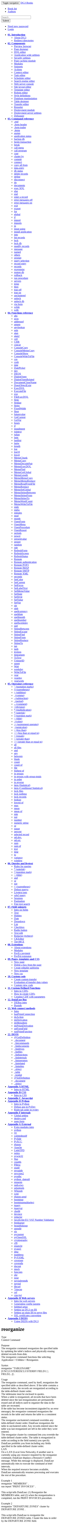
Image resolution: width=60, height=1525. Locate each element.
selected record (21, 834)
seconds (18, 576)
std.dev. (18, 837)
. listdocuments (21, 1046)
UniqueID (19, 660)
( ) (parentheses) (22, 886)
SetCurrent (19, 582)
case (16, 153)
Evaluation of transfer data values (31, 982)
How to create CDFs (24, 993)
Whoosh (18, 1191)
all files (17, 747)
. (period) (18, 701)
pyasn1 (17, 1248)
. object (17, 1069)
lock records (20, 796)
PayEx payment (22, 953)
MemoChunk (21, 457)
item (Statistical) (22, 785)
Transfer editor (21, 104)
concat (17, 344)
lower (17, 454)
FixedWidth (20, 408)
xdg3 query (20, 895)
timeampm (19, 654)
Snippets (18, 66)
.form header (20, 124)
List (16, 924)
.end (16, 121)
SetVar (17, 602)
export (17, 208)
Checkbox (19, 927)
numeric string (21, 823)
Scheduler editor (22, 78)
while (17, 307)
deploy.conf (20, 1118)
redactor (18, 1217)
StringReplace (21, 640)
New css (18, 973)
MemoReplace (21, 486)
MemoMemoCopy (23, 478)
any (16, 753)
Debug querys (21, 889)
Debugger (19, 115)
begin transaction (22, 142)
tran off (17, 289)
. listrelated (19, 1063)
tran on (17, 292)
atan (16, 333)
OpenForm (19, 521)
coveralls (18, 1263)
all (15, 744)
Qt (15, 1133)
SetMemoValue (22, 591)
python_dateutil (22, 1179)
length (17, 446)
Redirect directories (24, 40)
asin (16, 330)
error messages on (23, 202)
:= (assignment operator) (26, 724)
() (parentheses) (22, 689)
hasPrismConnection (24, 1014)
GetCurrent (19, 417)
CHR (17, 341)
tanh (16, 649)
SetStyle (18, 596)
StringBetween (21, 628)
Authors (12, 11)
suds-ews (18, 1185)
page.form (19, 1121)
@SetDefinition (22, 1077)
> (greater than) (22, 738)
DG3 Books (27, 2)
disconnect (19, 179)
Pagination (19, 901)
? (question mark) (23, 715)
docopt (17, 1266)
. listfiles (18, 1051)
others (17, 255)
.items (17, 130)
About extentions (22, 947)
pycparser (19, 1234)
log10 (17, 452)
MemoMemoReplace (24, 481)
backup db (19, 139)
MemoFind (19, 469)
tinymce (18, 1214)
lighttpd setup (21, 1306)
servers (17, 281)
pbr (15, 1275)
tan (15, 646)
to (15, 854)
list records (19, 237)
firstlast (17, 402)
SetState (18, 594)
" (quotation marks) (24, 686)
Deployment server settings (27, 113)
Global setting (21, 1115)
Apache (18, 1147)
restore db (19, 272)
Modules (18, 63)
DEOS (17, 373)
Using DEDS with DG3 (26, 1321)
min (16, 814)
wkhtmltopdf (20, 1135)
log (15, 449)
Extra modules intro (24, 1127)
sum (16, 843)
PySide (17, 1138)
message (18, 249)
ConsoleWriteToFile (24, 356)
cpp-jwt (18, 1295)
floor (16, 411)
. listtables (19, 1066)
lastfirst (17, 440)
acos (16, 318)
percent (17, 831)
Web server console (24, 84)
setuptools (19, 1188)
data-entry (19, 168)
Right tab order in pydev (26, 1109)
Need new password (18, 26)
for (15, 211)
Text (16, 912)
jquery (17, 1205)
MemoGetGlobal (22, 472)
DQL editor (20, 52)
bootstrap (18, 1199)
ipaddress (19, 1254)
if (15, 217)
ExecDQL (19, 388)
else (16, 191)
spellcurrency (21, 611)
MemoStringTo (21, 498)
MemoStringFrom (23, 495)
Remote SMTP (21, 570)
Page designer (21, 49)
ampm (17, 324)
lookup (17, 799)
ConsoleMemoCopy (24, 350)
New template (21, 970)
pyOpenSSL (20, 1237)
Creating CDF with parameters (29, 996)
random (18, 544)
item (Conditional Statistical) (28, 788)
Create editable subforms (26, 967)
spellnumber (20, 620)
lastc (16, 437)
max (16, 805)
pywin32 (18, 1156)
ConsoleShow (21, 353)
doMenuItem (20, 1022)
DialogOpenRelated (24, 379)
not (15, 817)
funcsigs (18, 1272)
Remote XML (21, 573)
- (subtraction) (21, 698)
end (16, 194)
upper (17, 663)
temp (16, 284)
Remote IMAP (21, 568)
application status (22, 136)
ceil (16, 339)
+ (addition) (20, 692)
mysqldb (18, 1170)
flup (16, 1159)
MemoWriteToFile (23, 504)
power (17, 536)
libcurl (17, 1286)
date (16, 365)
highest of (19, 770)
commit (18, 159)
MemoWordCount (23, 501)
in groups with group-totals (27, 776)
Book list (12, 8)
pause (17, 828)
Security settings (22, 58)
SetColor (18, 579)
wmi (16, 1193)
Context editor (21, 72)
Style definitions (22, 95)
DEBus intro (20, 1002)
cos (15, 359)
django (17, 1144)
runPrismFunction (23, 1031)
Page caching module (25, 60)
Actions (18, 69)
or (15, 825)
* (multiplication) (22, 709)
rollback (18, 275)
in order (18, 779)
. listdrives (19, 1049)
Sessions (18, 898)
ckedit (17, 1211)
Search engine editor (24, 81)
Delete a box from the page (27, 964)
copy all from (21, 165)
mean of (18, 811)
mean (17, 808)
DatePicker (19, 368)
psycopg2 (19, 1173)
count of (18, 765)
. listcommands (21, 1043)
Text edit (18, 933)
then (16, 286)
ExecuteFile (20, 391)
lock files (18, 791)
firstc (16, 399)
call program (20, 150)
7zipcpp (18, 1289)
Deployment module (24, 110)
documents (19, 185)
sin (15, 605)
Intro (16, 1011)
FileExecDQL (21, 397)
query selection (21, 260)
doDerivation (20, 1020)
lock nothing (20, 794)
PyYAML (19, 1257)
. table (17, 1072)
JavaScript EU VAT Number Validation (34, 1219)
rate (16, 547)
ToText (17, 657)
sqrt (16, 625)
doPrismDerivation (23, 1025)
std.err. (17, 840)
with (16, 310)
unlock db (19, 301)
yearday (18, 678)
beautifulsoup (21, 1225)
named (17, 252)
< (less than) (20, 730)
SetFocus (18, 585)
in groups (19, 773)
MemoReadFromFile (24, 483)
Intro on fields (21, 909)
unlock (17, 298)
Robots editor (21, 92)
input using (19, 228)
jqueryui (18, 1208)
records (17, 266)
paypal (17, 1283)
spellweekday (21, 623)
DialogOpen (20, 376)
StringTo (18, 643)
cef (15, 1292)
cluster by (19, 156)
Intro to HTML (21, 1089)
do (15, 182)
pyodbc (18, 1176)
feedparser (19, 1222)
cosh (16, 362)
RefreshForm (20, 550)
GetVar (17, 420)
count (17, 762)
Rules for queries (22, 866)
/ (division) (19, 707)
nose (16, 1277)
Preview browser (22, 46)
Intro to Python (21, 1104)
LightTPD (19, 1150)
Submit (6, 20)
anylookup (19, 327)
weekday (18, 669)
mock (17, 1269)
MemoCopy (20, 460)
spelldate (18, 614)
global (17, 214)
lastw (16, 443)
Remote (18, 559)
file (15, 767)
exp (16, 394)
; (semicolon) (20, 727)
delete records (21, 173)
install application (23, 231)
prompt (17, 257)
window (18, 860)
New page (19, 962)
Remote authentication (25, 562)
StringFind (19, 634)
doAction (19, 1017)
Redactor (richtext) (23, 936)
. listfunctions (21, 1054)
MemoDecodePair (23, 463)
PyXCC (18, 1141)
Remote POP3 (21, 565)
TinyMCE (19, 941)
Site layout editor (22, 86)
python (17, 1130)
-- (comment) (20, 704)
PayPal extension (22, 956)
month (17, 518)
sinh (16, 608)
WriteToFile (20, 672)
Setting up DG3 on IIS (25, 1309)
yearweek (19, 681)
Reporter (18, 107)
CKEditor (19, 938)
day (16, 370)
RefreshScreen (21, 553)
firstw (17, 405)
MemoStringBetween (25, 492)
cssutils (17, 1162)
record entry (20, 263)
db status (18, 171)
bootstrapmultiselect (24, 1202)
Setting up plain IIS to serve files (30, 1312)
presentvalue (20, 539)
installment (19, 428)
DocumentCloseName (25, 382)
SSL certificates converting (27, 1315)
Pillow (17, 1164)
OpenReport (20, 530)
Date (16, 918)
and (16, 750)
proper (17, 541)
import (17, 220)
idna (16, 1251)
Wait (16, 666)
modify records (21, 246)
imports (18, 223)
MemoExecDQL (22, 466)
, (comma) (19, 695)
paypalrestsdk (21, 1280)
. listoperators (21, 1060)
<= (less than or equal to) (26, 733)
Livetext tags (20, 892)
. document (19, 1040)
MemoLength (21, 475)
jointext (18, 431)
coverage (18, 1260)
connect (18, 162)
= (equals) (19, 736)
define (17, 176)
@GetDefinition (22, 1037)
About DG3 (20, 37)
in (15, 226)
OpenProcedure (22, 527)
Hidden (18, 915)
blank (17, 759)
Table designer (21, 101)
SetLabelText (21, 588)
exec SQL (19, 188)
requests (18, 1182)
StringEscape (20, 631)
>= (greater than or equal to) (28, 741)
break (17, 144)
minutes (18, 512)
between (18, 756)
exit (16, 205)
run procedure (21, 278)
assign (17, 133)
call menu (19, 147)
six (15, 1231)
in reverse (19, 782)
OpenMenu (20, 524)
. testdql (18, 1075)
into (16, 234)
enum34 (18, 1246)
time (16, 851)
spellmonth (19, 617)
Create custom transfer (25, 979)
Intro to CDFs (21, 991)
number (18, 820)
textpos (17, 652)
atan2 (17, 336)
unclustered (20, 295)
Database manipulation (25, 98)
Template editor (22, 89)
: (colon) (18, 721)
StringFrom (20, 637)
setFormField (20, 1028)
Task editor (19, 75)
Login (11, 29)
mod (16, 515)
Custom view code (23, 985)
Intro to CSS (20, 1095)
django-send (20, 1196)
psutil (17, 1167)
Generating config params (27, 1304)
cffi (15, 1243)
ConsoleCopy (21, 347)
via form (18, 304)
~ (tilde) (18, 718)
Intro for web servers (24, 1301)
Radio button (20, 930)
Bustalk (18, 1005)
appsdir (17, 1228)
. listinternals (20, 1057)
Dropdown (19, 921)
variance (18, 857)
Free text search (22, 904)
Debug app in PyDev (25, 1106)
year (16, 675)
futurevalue (19, 414)
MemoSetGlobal (22, 489)
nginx (17, 1153)
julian (17, 434)
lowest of (18, 802)
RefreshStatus (21, 556)
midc (16, 507)
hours (17, 423)
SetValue (18, 599)
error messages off (23, 199)
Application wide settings (27, 55)
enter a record (21, 197)
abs (15, 315)
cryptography (21, 1240)
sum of (17, 846)
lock (16, 240)
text (16, 849)
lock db (18, 243)
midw (17, 510)
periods (17, 533)
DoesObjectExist (22, 385)
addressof (19, 321)
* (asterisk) (19, 712)
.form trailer (20, 127)
